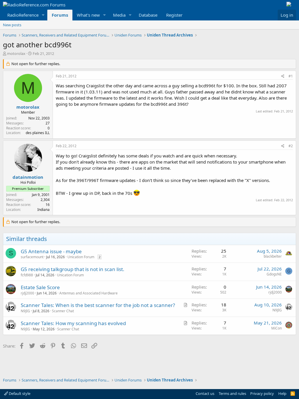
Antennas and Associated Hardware (88, 293)
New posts (12, 24)
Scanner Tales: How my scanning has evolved (73, 323)
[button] (43, 15)
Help (282, 393)
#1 (290, 76)
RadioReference (23, 15)
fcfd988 (27, 275)
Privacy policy (262, 393)
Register (174, 15)
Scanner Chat (63, 310)
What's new (88, 15)
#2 (290, 145)
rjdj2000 (27, 293)
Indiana (43, 209)
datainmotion (28, 177)
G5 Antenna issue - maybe (51, 251)
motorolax (16, 53)
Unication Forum (80, 256)
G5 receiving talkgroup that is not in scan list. (72, 269)
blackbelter (273, 256)
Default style (19, 393)
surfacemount (32, 256)
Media (119, 15)
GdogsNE (274, 274)
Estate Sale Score (40, 287)
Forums (60, 15)
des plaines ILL (38, 132)
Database (148, 15)
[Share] (282, 76)
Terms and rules (232, 393)
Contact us (205, 393)
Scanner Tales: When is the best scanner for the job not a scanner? (98, 305)
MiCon (276, 328)
